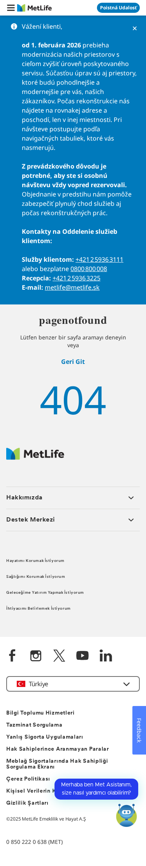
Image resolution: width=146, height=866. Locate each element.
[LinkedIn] (106, 656)
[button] (11, 7)
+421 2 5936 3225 (76, 278)
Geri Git (73, 361)
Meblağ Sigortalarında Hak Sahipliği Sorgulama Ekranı (57, 764)
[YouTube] (82, 656)
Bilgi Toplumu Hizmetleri (40, 713)
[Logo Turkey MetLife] (35, 457)
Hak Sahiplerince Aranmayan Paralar (57, 749)
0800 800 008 (88, 268)
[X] (59, 656)
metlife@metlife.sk (72, 287)
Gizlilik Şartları (27, 803)
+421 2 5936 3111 (99, 259)
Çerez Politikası (28, 779)
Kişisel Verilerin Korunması (43, 791)
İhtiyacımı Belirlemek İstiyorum (38, 609)
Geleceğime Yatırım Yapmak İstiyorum (45, 593)
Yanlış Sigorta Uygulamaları (44, 737)
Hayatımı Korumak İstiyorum (35, 561)
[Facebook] (12, 656)
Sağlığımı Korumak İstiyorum (35, 577)
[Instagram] (36, 656)
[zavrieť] (135, 28)
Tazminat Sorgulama (34, 725)
